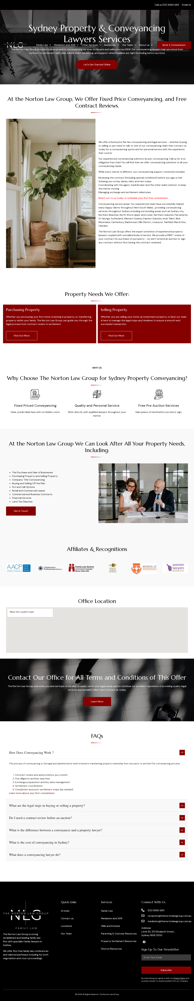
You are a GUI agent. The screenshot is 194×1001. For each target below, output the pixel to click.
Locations (66, 926)
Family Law (42, 45)
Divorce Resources (111, 948)
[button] (97, 752)
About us (144, 45)
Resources (110, 45)
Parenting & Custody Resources (119, 933)
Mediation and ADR (64, 45)
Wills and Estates (110, 926)
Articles (65, 910)
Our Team (127, 45)
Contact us (67, 918)
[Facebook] (144, 942)
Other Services (90, 45)
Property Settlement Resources (118, 941)
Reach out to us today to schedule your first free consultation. (133, 198)
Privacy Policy (179, 978)
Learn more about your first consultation (32, 793)
